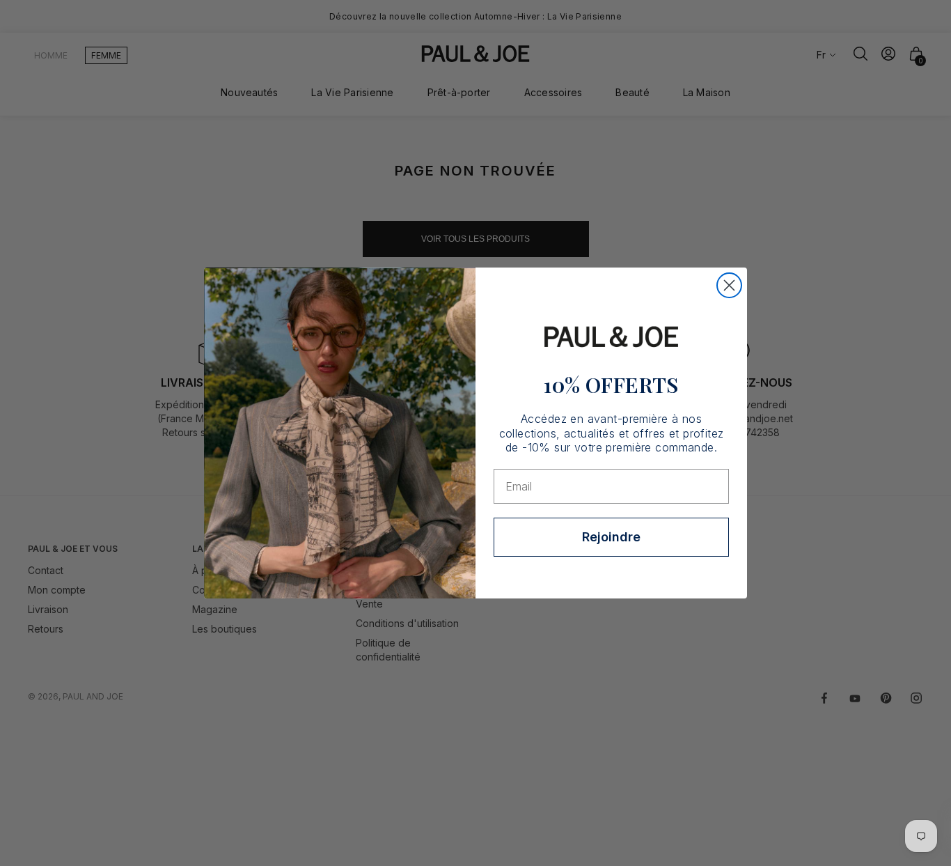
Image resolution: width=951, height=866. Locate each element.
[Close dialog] (729, 285)
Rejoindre (611, 536)
